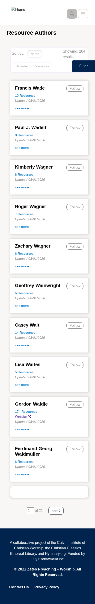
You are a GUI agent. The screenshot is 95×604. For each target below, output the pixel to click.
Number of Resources (33, 66)
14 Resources (25, 332)
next (55, 511)
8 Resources (24, 135)
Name (34, 54)
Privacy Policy (46, 587)
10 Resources (25, 95)
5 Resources (24, 372)
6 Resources (24, 253)
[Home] (22, 9)
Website (21, 416)
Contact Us (19, 587)
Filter (83, 66)
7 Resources (24, 214)
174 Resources (26, 411)
